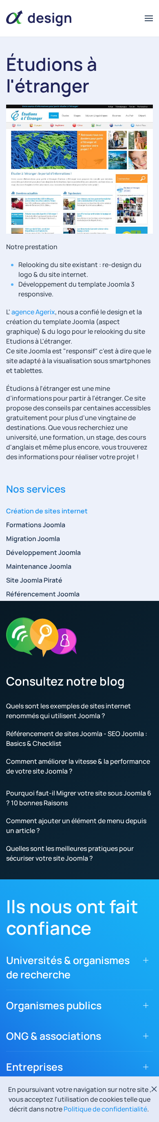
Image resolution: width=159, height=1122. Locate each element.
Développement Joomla (43, 552)
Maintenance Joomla (38, 566)
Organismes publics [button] (54, 1005)
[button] (149, 18)
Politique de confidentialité (105, 1108)
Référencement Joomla (43, 593)
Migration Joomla (33, 538)
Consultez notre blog (65, 681)
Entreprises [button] (34, 1067)
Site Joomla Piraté (34, 580)
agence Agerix (33, 311)
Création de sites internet (47, 510)
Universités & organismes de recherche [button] (68, 967)
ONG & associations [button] (53, 1036)
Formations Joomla (35, 524)
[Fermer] (154, 1089)
